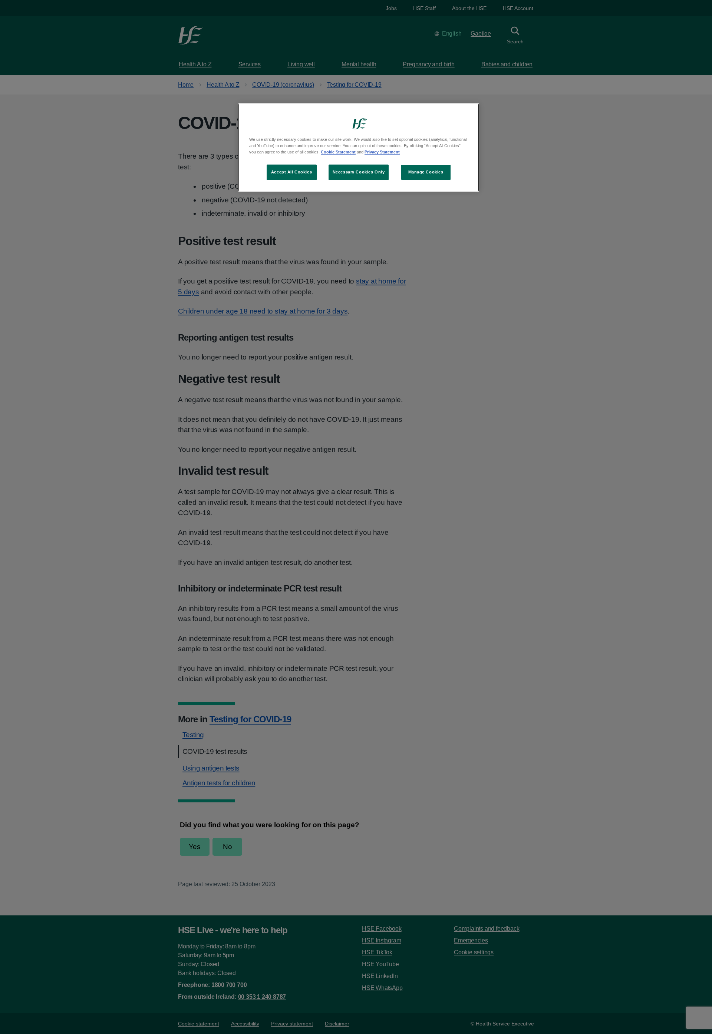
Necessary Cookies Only (359, 172)
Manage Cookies (426, 172)
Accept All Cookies (291, 172)
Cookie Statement (338, 152)
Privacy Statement (382, 152)
